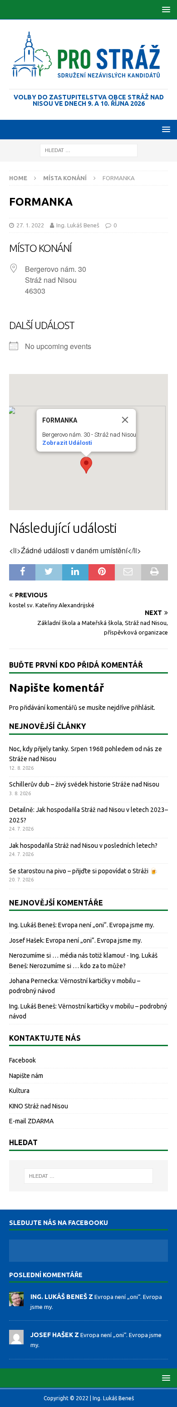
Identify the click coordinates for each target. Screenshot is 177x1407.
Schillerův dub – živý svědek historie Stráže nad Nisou (84, 784)
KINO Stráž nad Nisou (38, 1106)
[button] (164, 9)
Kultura (19, 1090)
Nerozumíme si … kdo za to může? (78, 965)
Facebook (22, 1060)
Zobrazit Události (67, 442)
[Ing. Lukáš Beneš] (16, 1301)
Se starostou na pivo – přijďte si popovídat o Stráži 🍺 (83, 871)
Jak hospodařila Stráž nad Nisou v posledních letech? (83, 845)
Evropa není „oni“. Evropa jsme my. (106, 925)
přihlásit (142, 707)
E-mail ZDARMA (31, 1121)
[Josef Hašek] (16, 1340)
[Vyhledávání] (89, 149)
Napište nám (26, 1075)
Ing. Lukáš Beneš (77, 225)
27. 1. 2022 (30, 225)
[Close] (125, 420)
